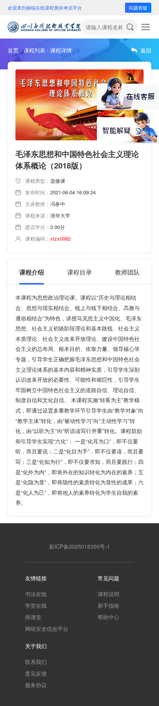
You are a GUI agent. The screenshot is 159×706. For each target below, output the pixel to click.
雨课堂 (33, 617)
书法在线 (36, 594)
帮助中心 (108, 617)
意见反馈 (36, 673)
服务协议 (36, 685)
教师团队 (127, 272)
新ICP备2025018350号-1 (79, 546)
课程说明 (108, 594)
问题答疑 (138, 7)
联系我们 (36, 662)
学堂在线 (36, 605)
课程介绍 (31, 272)
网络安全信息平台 (46, 628)
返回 (145, 50)
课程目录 (79, 272)
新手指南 (108, 605)
